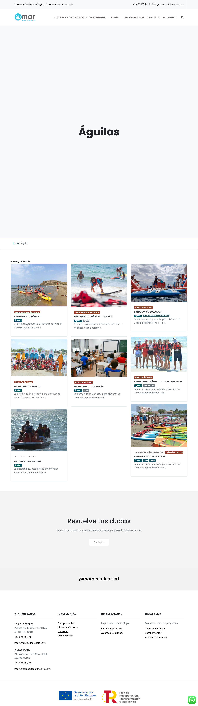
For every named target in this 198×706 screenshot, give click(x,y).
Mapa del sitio (65, 635)
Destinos (151, 17)
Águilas (18, 320)
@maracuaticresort (99, 579)
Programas (61, 17)
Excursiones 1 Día (134, 17)
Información (53, 4)
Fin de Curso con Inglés (88, 386)
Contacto (67, 4)
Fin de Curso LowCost (148, 311)
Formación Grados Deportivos (149, 452)
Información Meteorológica (29, 4)
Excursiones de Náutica (26, 457)
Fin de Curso (77, 17)
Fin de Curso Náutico (27, 386)
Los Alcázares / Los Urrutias (156, 316)
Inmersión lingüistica (156, 637)
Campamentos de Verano (27, 312)
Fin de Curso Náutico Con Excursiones (158, 381)
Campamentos (97, 17)
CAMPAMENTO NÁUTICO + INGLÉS (93, 316)
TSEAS (152, 460)
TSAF (145, 460)
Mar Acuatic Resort (111, 628)
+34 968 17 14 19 (22, 637)
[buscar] (182, 17)
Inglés (115, 17)
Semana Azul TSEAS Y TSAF (149, 456)
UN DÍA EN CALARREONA (27, 461)
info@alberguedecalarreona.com (32, 668)
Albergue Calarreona (112, 632)
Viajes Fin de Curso (143, 307)
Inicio (16, 243)
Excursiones (148, 385)
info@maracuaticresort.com (29, 642)
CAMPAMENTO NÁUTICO (28, 316)
